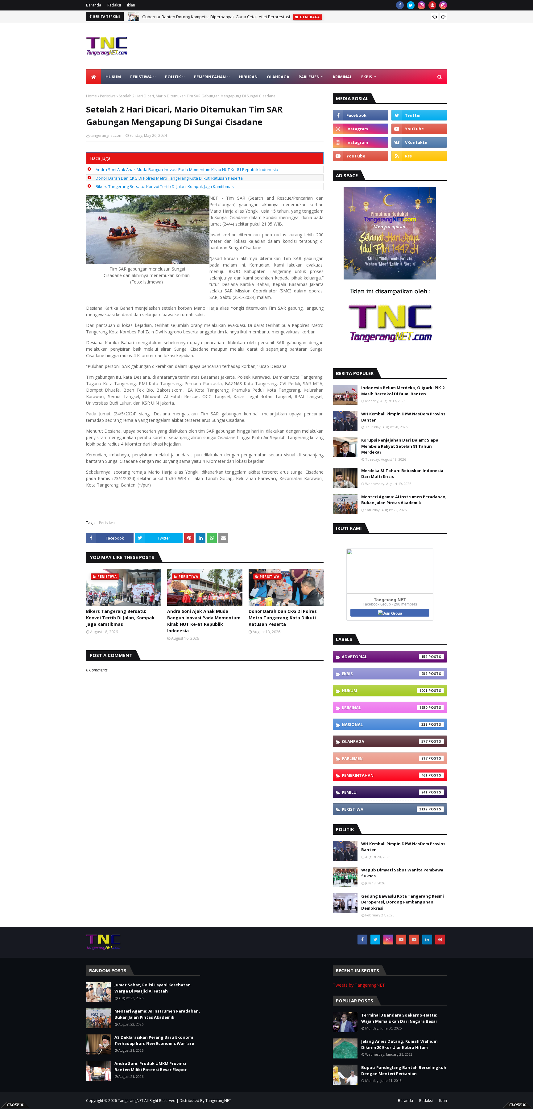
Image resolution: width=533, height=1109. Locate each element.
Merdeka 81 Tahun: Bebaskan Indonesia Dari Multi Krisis (402, 473)
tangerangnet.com (106, 135)
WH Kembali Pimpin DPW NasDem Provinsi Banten (404, 417)
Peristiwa (108, 96)
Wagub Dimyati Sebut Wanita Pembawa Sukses (402, 873)
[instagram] (421, 5)
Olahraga (385, 741)
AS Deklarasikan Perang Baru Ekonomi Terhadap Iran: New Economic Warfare (154, 1040)
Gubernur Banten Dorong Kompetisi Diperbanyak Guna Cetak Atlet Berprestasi (216, 16)
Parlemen (385, 758)
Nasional (385, 724)
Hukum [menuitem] (113, 77)
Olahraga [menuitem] (278, 77)
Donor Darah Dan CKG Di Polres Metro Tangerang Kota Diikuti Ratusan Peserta (169, 178)
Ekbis (385, 673)
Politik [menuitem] (173, 77)
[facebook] (400, 5)
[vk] (419, 142)
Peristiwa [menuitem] (141, 77)
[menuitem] (93, 76)
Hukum (385, 690)
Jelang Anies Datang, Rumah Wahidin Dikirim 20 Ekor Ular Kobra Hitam (399, 1044)
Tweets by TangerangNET (359, 985)
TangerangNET (130, 1100)
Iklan (131, 5)
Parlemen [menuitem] (309, 77)
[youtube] (419, 129)
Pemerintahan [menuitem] (210, 77)
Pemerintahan (385, 775)
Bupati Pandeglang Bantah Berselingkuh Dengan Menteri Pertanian (403, 1070)
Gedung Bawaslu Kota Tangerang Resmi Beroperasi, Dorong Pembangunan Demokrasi (402, 902)
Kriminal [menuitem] (342, 77)
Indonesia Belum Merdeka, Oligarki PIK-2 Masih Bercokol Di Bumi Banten (402, 391)
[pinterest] (432, 5)
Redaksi (114, 5)
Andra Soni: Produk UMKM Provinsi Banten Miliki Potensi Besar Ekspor (150, 1066)
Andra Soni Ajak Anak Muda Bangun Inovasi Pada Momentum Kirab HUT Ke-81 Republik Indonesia (187, 169)
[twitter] (411, 5)
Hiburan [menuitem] (248, 77)
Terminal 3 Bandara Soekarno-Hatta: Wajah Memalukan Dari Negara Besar (399, 1018)
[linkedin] (427, 939)
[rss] (419, 156)
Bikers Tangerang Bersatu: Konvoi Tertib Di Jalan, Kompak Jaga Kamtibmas (165, 186)
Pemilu (385, 792)
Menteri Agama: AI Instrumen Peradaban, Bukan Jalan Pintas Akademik (404, 500)
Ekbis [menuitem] (366, 77)
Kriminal (385, 707)
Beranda (93, 5)
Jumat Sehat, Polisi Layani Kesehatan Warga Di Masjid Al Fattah (152, 988)
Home (91, 96)
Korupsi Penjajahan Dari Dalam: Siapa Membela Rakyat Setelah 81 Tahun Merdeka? (399, 446)
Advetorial (385, 656)
